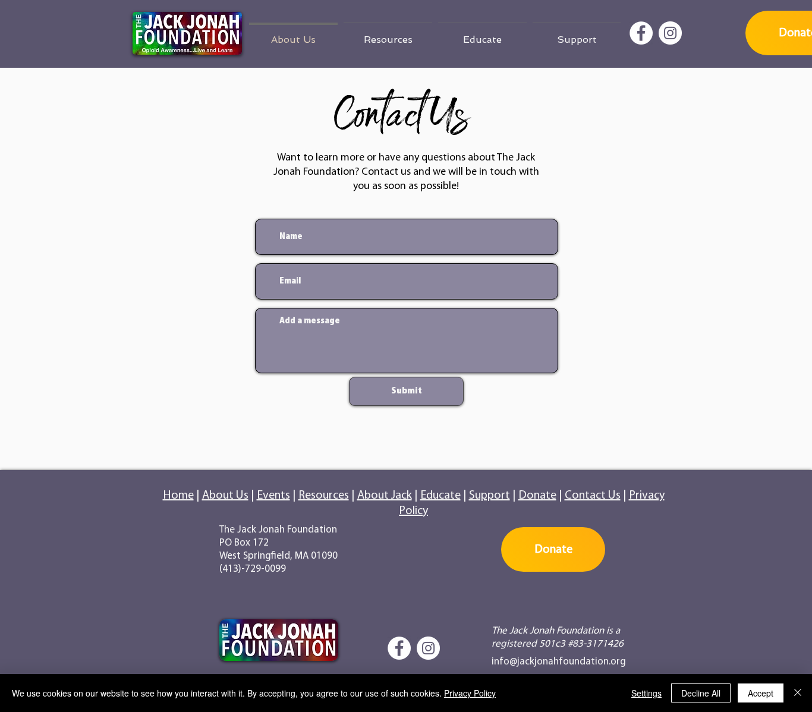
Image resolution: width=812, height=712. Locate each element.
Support (489, 496)
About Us (225, 496)
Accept (760, 693)
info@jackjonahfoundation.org (559, 662)
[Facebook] (641, 33)
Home (178, 496)
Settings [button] (646, 693)
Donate (537, 496)
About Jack (384, 496)
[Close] (798, 692)
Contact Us (593, 496)
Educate (440, 496)
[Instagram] (670, 33)
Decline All (700, 693)
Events (273, 496)
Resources (323, 496)
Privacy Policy (470, 693)
